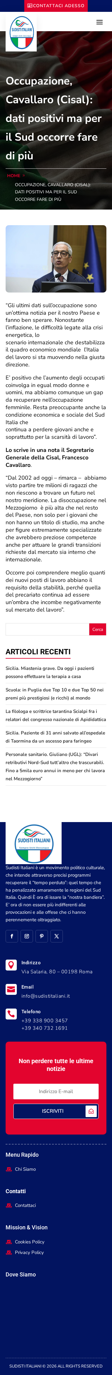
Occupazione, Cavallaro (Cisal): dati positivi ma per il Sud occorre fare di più (53, 192)
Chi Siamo (25, 1169)
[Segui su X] (56, 936)
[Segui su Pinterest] (41, 936)
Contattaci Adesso (59, 6)
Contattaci (25, 1205)
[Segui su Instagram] (27, 936)
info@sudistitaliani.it (45, 996)
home (13, 176)
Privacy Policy (29, 1252)
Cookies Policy (29, 1242)
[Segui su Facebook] (12, 936)
